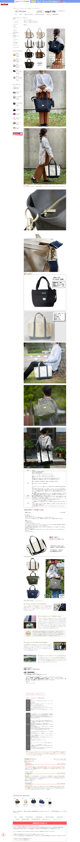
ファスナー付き (34, 21)
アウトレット (15, 45)
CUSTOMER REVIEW (36, 819)
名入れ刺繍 (15, 42)
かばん (30, 19)
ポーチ (14, 37)
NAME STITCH (60, 817)
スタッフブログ (16, 47)
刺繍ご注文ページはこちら (32, 669)
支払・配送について (62, 10)
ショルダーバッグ (35, 22)
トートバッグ (15, 21)
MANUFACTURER (25, 819)
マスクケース (15, 39)
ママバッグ (15, 24)
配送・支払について (47, 819)
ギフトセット (15, 44)
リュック (15, 29)
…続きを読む (48, 789)
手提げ (14, 26)
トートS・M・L (16, 22)
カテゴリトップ (26, 19)
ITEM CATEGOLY (29, 817)
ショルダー (15, 27)
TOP (15, 817)
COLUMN (21, 817)
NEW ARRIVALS (39, 817)
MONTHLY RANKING (49, 817)
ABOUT (17, 819)
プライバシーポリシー (62, 11)
